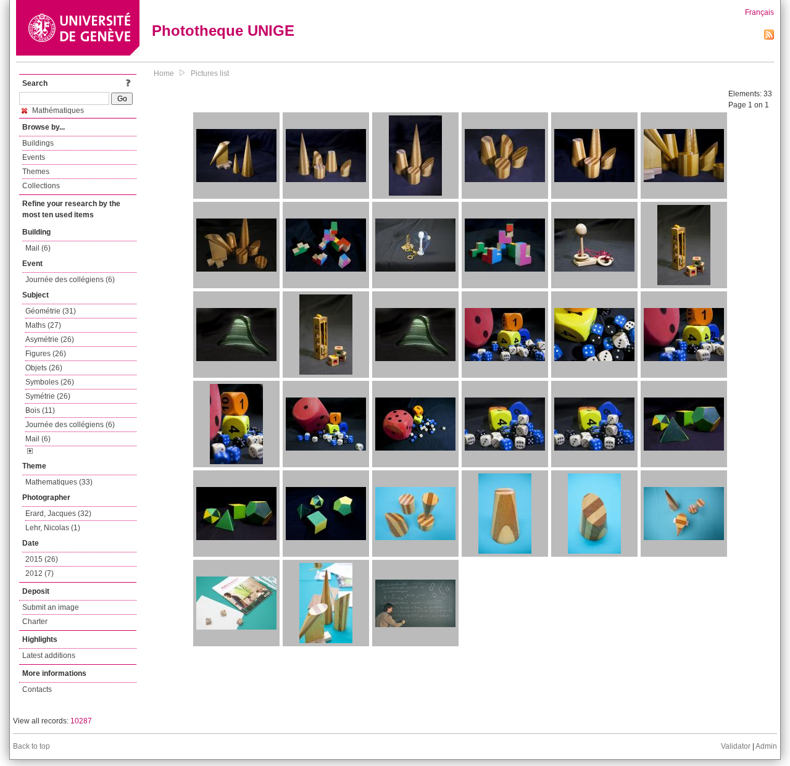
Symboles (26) (49, 382)
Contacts (37, 689)
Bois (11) (40, 410)
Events (33, 157)
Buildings (38, 143)
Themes (35, 171)
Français (759, 12)
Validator (735, 746)
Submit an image (50, 607)
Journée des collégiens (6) (70, 279)
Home (164, 73)
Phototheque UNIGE (223, 30)
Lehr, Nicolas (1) (52, 527)
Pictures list (210, 73)
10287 (81, 721)
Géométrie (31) (50, 311)
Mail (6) (38, 248)
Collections (41, 185)
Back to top (31, 746)
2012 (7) (39, 573)
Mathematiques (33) (59, 482)
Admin (766, 746)
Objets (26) (43, 368)
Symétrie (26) (47, 396)
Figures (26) (45, 353)
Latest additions (48, 655)
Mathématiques (57, 110)
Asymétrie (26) (49, 339)
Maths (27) (43, 325)
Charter (35, 621)
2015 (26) (41, 559)
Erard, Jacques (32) (58, 513)
